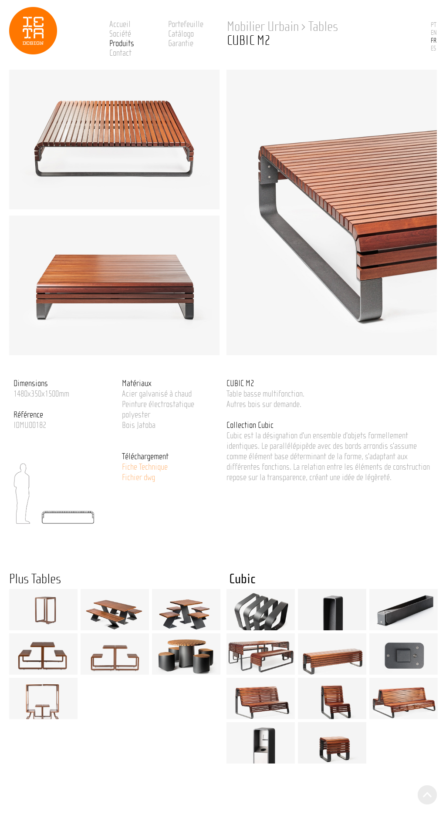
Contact (120, 53)
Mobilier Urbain (263, 27)
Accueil (120, 24)
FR (433, 40)
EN (434, 32)
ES (433, 48)
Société (120, 34)
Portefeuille (185, 24)
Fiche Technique (145, 467)
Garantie (180, 43)
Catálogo (181, 34)
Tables (323, 27)
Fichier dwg (138, 477)
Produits (121, 43)
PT (433, 24)
